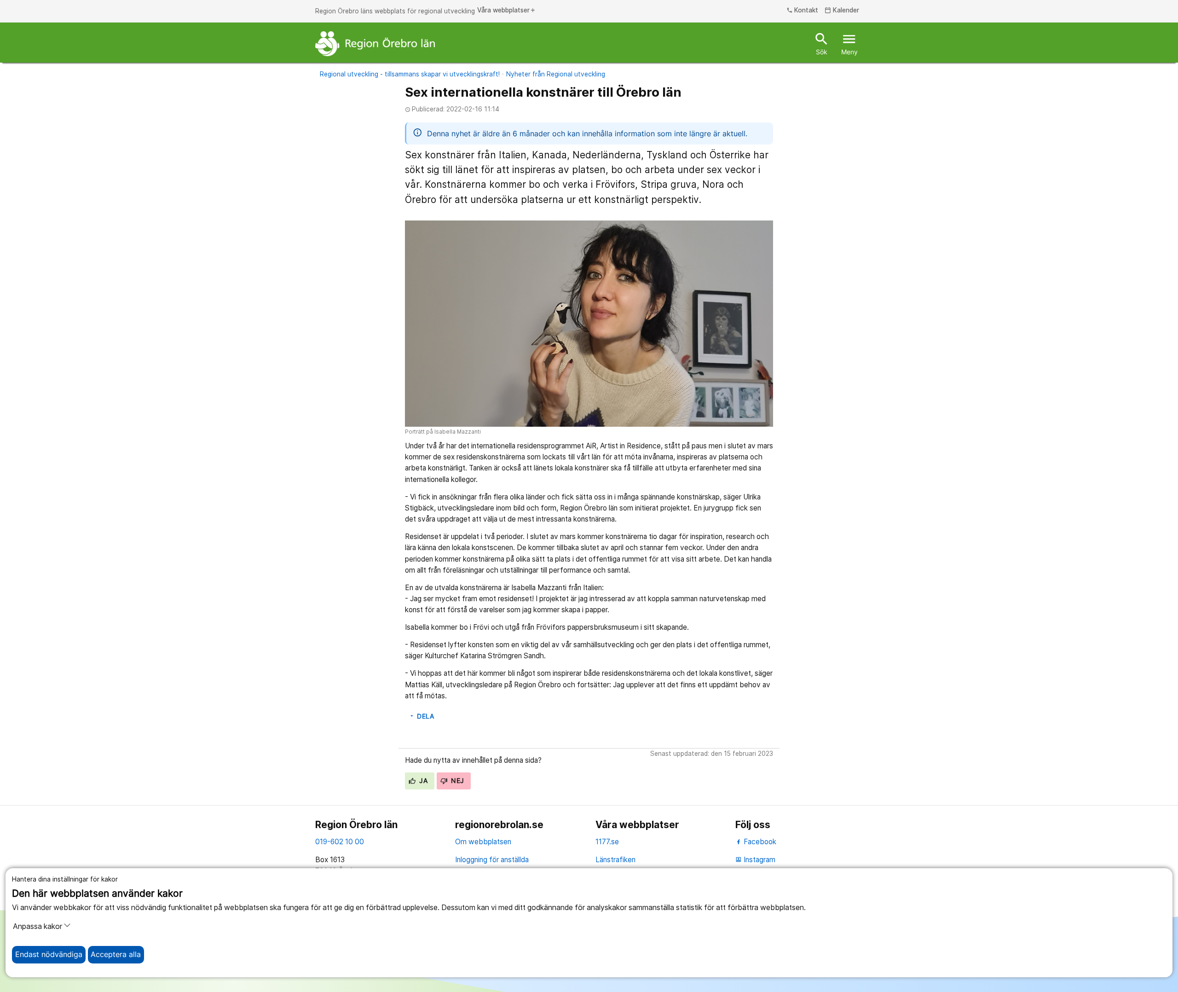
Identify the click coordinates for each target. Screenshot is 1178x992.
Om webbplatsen (483, 841)
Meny (849, 43)
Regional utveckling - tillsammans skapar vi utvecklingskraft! (410, 74)
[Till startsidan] (375, 43)
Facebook (759, 841)
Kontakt (802, 10)
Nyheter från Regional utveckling (555, 74)
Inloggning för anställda (492, 859)
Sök (822, 43)
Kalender (842, 10)
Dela (421, 716)
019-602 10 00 (339, 841)
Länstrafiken (615, 859)
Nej (456, 780)
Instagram (755, 859)
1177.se (607, 841)
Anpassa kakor (37, 926)
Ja (422, 780)
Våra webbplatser (506, 10)
